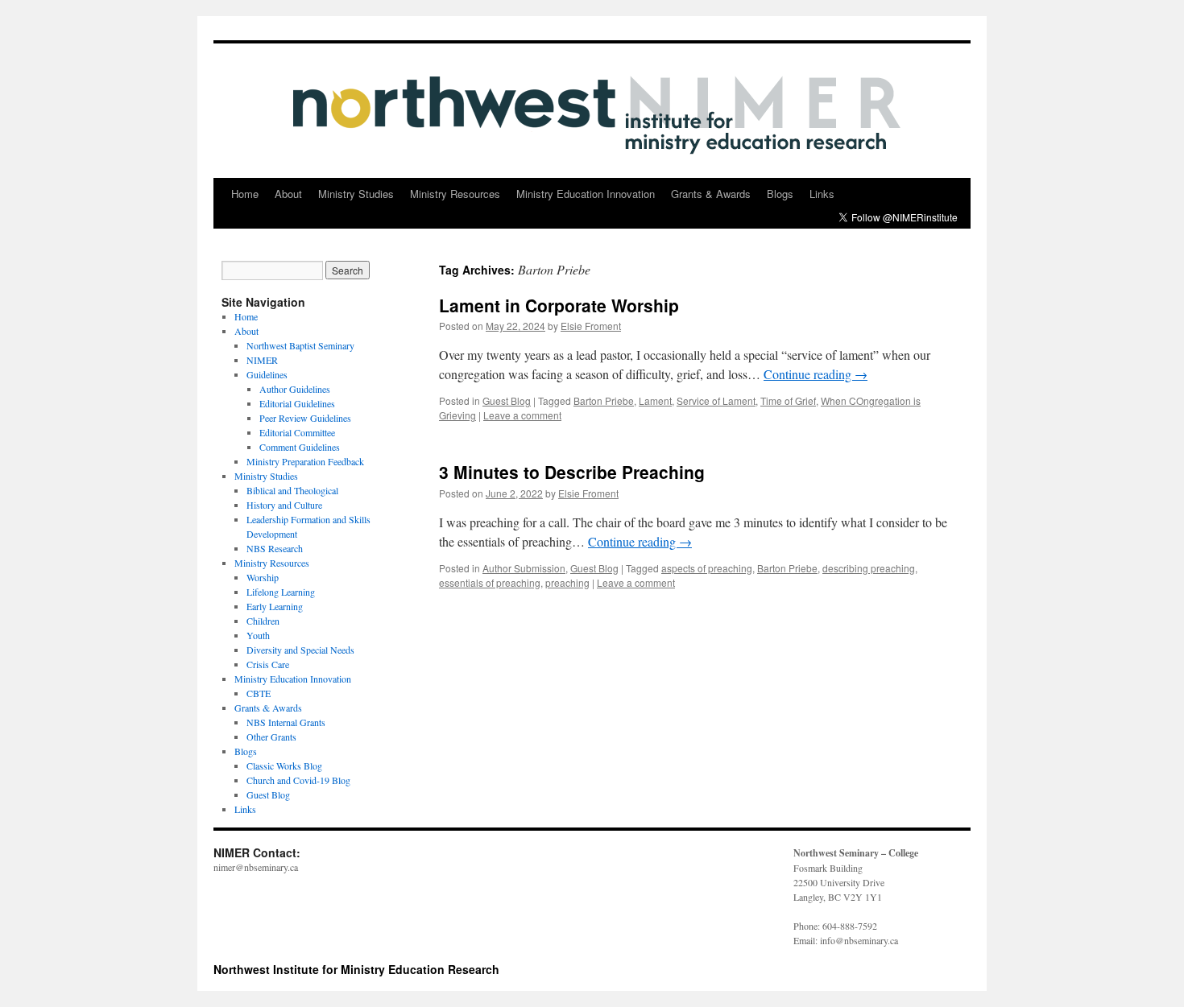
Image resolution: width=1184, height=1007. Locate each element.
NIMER (262, 359)
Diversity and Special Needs (300, 649)
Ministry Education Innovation (585, 193)
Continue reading (815, 373)
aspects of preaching (706, 568)
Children (262, 620)
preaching (567, 582)
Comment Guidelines (299, 446)
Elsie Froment (591, 325)
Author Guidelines (294, 388)
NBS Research (274, 548)
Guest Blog (506, 400)
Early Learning (274, 606)
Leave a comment (522, 415)
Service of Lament (716, 400)
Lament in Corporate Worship (559, 305)
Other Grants (271, 736)
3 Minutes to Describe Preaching (572, 472)
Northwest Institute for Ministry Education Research (356, 969)
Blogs (780, 193)
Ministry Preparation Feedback (305, 461)
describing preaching (868, 568)
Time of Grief (788, 400)
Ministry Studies (356, 193)
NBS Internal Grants (285, 722)
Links (821, 193)
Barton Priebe (603, 400)
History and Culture (284, 504)
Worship (262, 577)
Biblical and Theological (292, 490)
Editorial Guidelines (297, 403)
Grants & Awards (711, 193)
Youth (258, 635)
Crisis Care (267, 664)
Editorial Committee (297, 432)
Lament (655, 400)
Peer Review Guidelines (305, 417)
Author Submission (523, 568)
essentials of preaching (489, 582)
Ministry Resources (455, 193)
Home (245, 193)
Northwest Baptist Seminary (300, 345)
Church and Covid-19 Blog (298, 780)
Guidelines (267, 374)
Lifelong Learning (280, 591)
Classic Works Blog (284, 765)
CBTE (258, 693)
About (288, 193)
